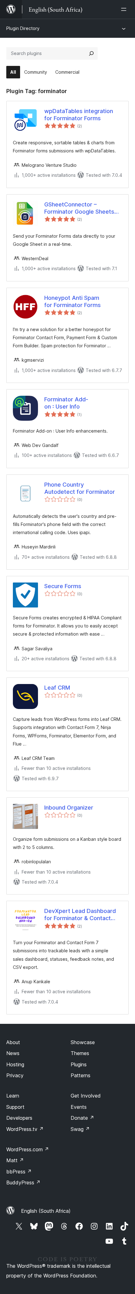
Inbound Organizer (68, 807)
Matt (15, 1160)
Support (15, 1107)
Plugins (79, 1064)
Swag (80, 1129)
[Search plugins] (91, 53)
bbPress (19, 1171)
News (12, 1053)
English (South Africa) (46, 1211)
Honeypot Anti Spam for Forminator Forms (72, 301)
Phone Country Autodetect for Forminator (79, 488)
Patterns (80, 1075)
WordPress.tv (25, 1129)
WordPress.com (27, 1149)
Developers (19, 1118)
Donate (82, 1118)
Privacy (15, 1075)
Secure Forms (62, 586)
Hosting (15, 1064)
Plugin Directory (23, 28)
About (13, 1042)
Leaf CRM (57, 687)
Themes (80, 1053)
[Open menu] (125, 9)
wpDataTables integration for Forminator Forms (78, 114)
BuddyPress (23, 1182)
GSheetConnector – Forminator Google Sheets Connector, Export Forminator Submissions (79, 208)
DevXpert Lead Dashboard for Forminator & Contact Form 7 (80, 915)
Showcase (83, 1042)
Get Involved (86, 1096)
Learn (12, 1096)
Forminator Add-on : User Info (66, 403)
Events (79, 1107)
